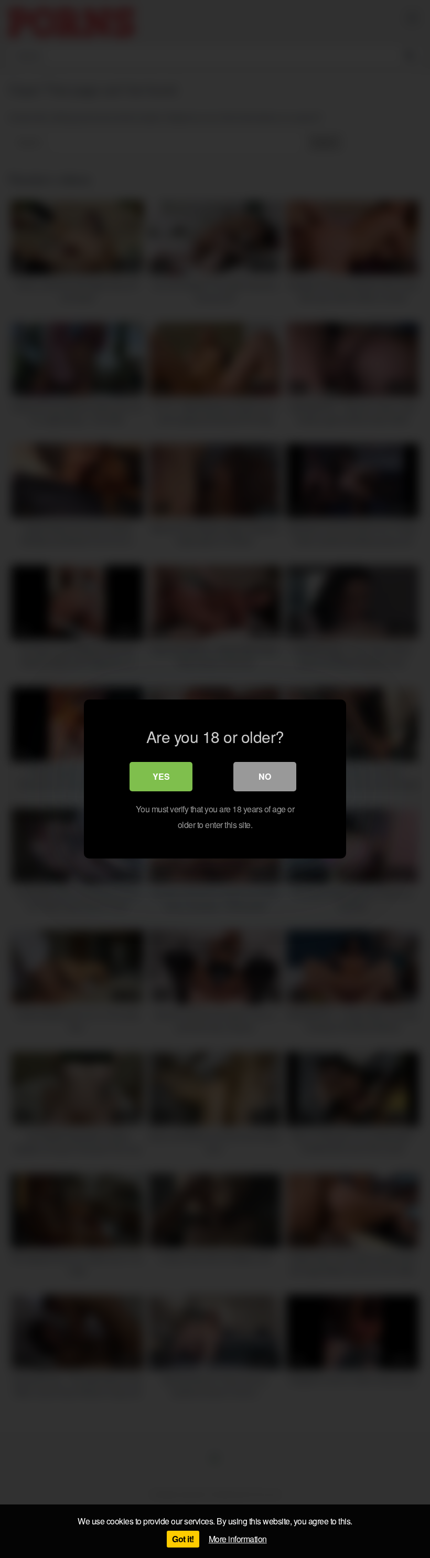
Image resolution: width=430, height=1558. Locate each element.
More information (238, 1539)
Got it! (183, 1539)
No (265, 776)
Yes (161, 776)
